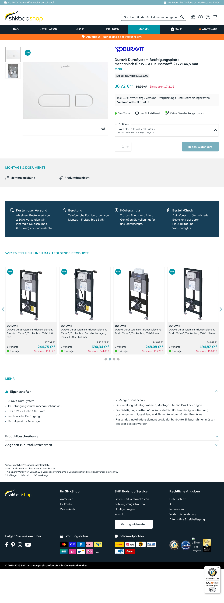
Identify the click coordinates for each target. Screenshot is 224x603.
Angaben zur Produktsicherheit (28, 445)
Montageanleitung (22, 177)
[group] (13, 54)
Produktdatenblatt (77, 177)
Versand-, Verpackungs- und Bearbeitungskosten (178, 98)
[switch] (212, 590)
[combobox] (153, 17)
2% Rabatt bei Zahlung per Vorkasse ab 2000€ (193, 2)
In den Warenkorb (200, 146)
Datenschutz (177, 499)
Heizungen (112, 29)
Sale (178, 29)
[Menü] (218, 568)
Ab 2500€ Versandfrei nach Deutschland (30, 2)
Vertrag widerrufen (133, 524)
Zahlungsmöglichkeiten (130, 504)
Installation (48, 29)
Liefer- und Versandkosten (132, 499)
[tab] (105, 359)
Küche (80, 29)
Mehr (118, 69)
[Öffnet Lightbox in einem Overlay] (65, 90)
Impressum (176, 509)
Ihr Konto (66, 504)
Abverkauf (93, 36)
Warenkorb (67, 509)
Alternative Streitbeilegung (187, 519)
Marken (144, 29)
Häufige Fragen (125, 509)
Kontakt (120, 514)
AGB (172, 504)
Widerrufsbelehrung (182, 514)
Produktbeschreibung (21, 436)
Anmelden (66, 499)
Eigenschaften (20, 392)
